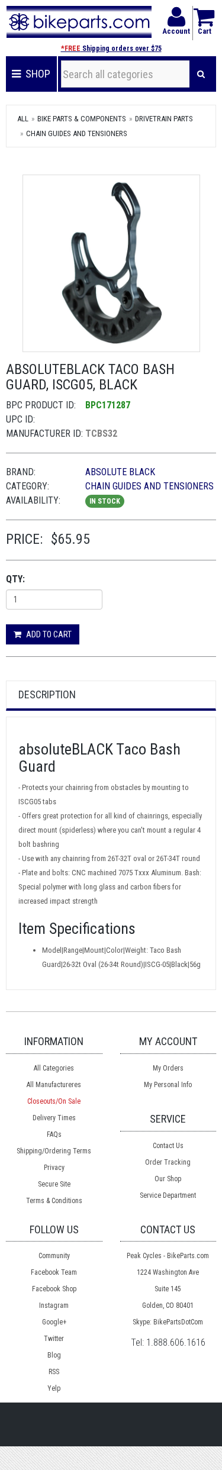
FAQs (54, 1134)
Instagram (54, 1305)
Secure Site (54, 1184)
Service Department (168, 1195)
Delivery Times (54, 1118)
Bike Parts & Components (81, 118)
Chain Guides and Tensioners (76, 133)
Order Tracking (168, 1162)
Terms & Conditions (54, 1201)
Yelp (53, 1388)
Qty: (15, 579)
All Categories (54, 1068)
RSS (54, 1372)
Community (54, 1256)
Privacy (54, 1167)
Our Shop (168, 1179)
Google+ (54, 1322)
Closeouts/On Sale (54, 1101)
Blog (54, 1355)
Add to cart (48, 634)
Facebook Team (54, 1272)
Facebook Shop (54, 1289)
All (22, 118)
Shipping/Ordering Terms (54, 1151)
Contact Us (168, 1146)
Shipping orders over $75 (111, 48)
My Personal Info (168, 1085)
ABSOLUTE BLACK (120, 472)
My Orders (168, 1068)
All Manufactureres (54, 1085)
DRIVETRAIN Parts (164, 118)
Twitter (54, 1338)
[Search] (201, 74)
